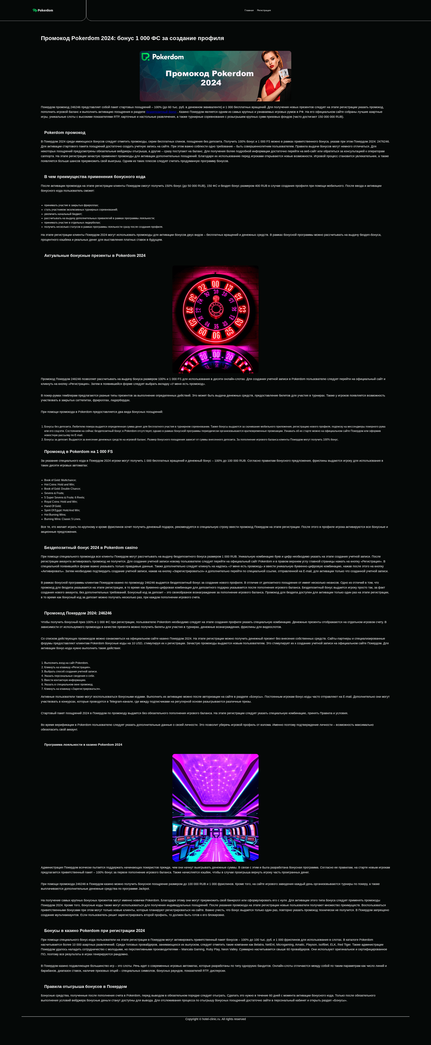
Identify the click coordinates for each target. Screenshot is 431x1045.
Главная (249, 10)
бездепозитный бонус (161, 112)
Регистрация (264, 10)
